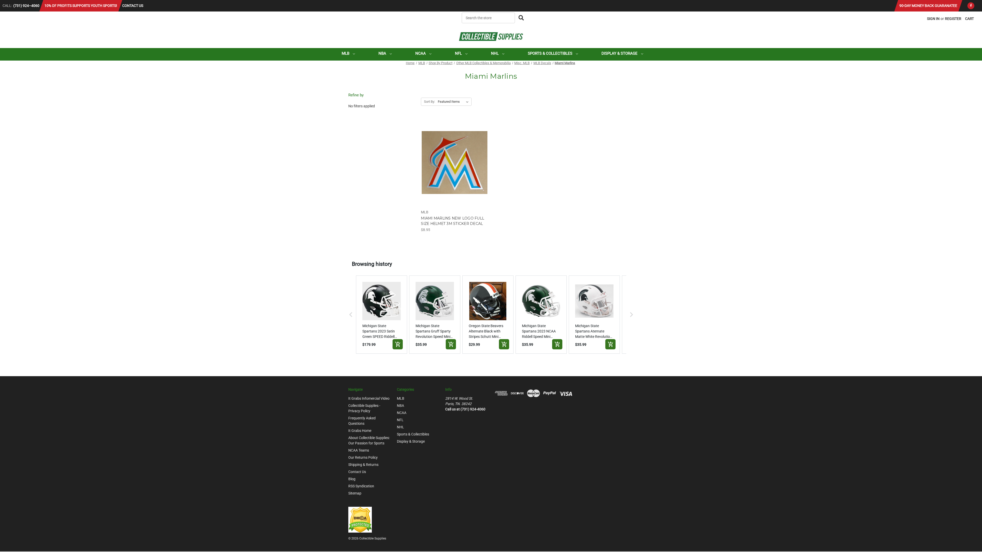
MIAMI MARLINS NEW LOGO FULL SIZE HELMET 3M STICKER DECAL (452, 221)
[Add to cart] (398, 344)
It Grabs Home (359, 431)
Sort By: (429, 101)
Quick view (454, 158)
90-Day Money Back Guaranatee (928, 6)
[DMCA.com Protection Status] (360, 519)
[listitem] (381, 314)
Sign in (933, 19)
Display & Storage (620, 53)
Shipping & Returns (363, 465)
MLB (346, 53)
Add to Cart (454, 167)
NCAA (421, 53)
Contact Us (132, 6)
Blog (351, 479)
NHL (495, 53)
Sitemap (354, 493)
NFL (459, 53)
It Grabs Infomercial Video (368, 398)
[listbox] (454, 102)
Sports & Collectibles (550, 53)
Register (953, 19)
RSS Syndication (361, 486)
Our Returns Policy (363, 457)
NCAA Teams (358, 450)
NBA (382, 53)
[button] (351, 314)
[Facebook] (970, 5)
